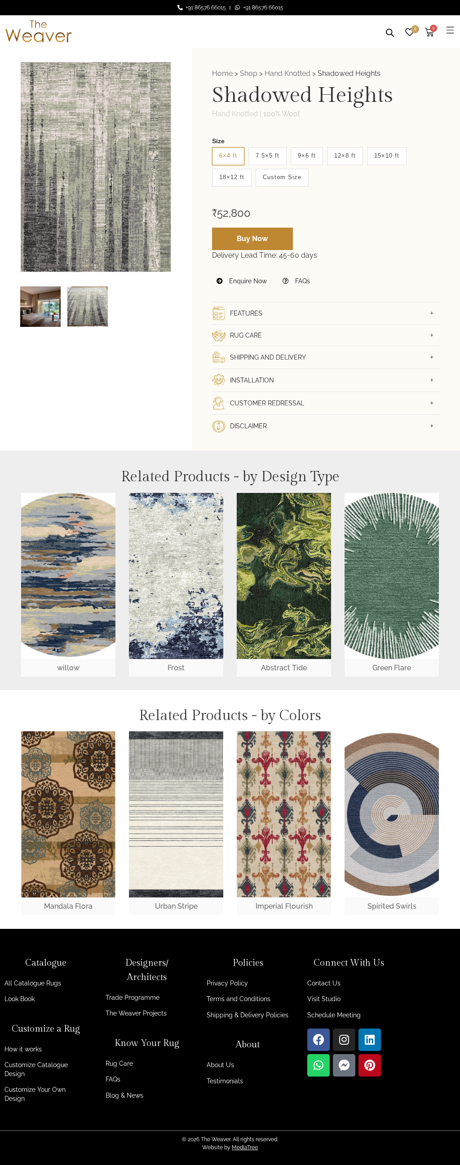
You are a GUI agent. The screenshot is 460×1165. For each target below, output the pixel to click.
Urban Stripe (176, 906)
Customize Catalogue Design (36, 1069)
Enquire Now (247, 281)
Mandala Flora (68, 906)
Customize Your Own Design (35, 1094)
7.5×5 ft (267, 155)
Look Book (19, 998)
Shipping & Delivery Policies (247, 1015)
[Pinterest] (369, 1065)
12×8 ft (345, 155)
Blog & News (124, 1095)
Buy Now (252, 238)
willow (68, 668)
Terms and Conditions (238, 998)
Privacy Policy (227, 983)
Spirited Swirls (391, 906)
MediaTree (245, 1147)
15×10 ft (386, 155)
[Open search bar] (389, 31)
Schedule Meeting (334, 1015)
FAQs (301, 281)
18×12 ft (231, 177)
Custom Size (282, 177)
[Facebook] (318, 1040)
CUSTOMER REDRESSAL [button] (267, 403)
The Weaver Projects (136, 1013)
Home (222, 73)
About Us (220, 1064)
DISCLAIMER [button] (248, 426)
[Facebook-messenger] (344, 1065)
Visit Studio (324, 998)
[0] (409, 31)
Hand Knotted (287, 73)
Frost (176, 668)
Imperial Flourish (284, 906)
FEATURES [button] (246, 313)
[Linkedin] (369, 1040)
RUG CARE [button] (246, 335)
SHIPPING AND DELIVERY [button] (268, 357)
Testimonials (225, 1081)
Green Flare (391, 668)
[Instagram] (344, 1040)
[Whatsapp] (318, 1065)
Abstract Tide (284, 668)
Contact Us (324, 983)
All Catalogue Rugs (32, 983)
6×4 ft (228, 155)
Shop (248, 73)
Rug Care (119, 1063)
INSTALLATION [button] (252, 380)
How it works (23, 1049)
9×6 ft (307, 155)
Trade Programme (132, 997)
